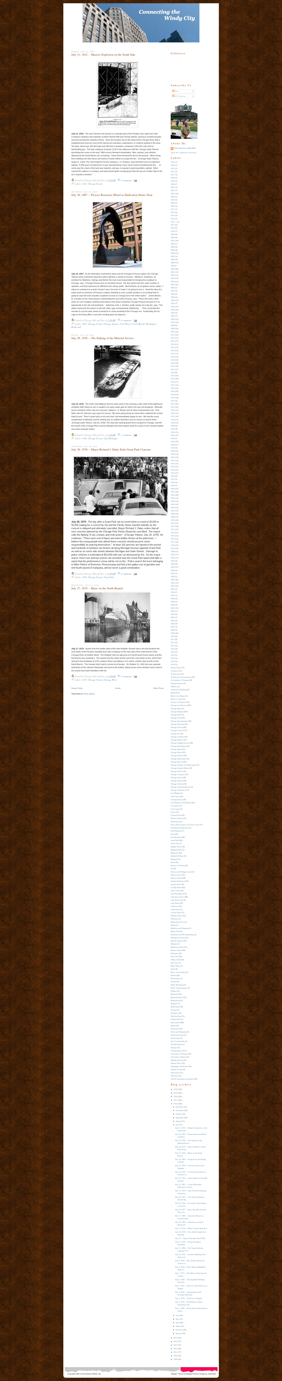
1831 (173, 162)
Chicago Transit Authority (180, 787)
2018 (173, 661)
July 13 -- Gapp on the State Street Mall (190, 1238)
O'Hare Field (175, 960)
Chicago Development (179, 721)
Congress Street (176, 800)
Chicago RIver (110, 679)
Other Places (175, 966)
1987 (173, 573)
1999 (173, 602)
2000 (173, 605)
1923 (173, 373)
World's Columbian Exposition (182, 1079)
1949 (173, 454)
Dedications (175, 822)
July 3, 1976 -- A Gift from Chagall (188, 1298)
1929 (173, 391)
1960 (173, 489)
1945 (173, 442)
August (178, 1121)
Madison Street (176, 916)
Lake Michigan (110, 438)
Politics (173, 975)
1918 (173, 357)
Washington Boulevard (179, 1066)
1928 (173, 388)
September (180, 1118)
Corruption (175, 806)
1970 (84, 577)
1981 (173, 555)
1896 (173, 288)
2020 (175, 1089)
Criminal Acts (176, 815)
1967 (84, 323)
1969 (173, 517)
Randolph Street (177, 997)
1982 (173, 558)
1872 (173, 212)
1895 (173, 285)
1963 (173, 498)
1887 (173, 256)
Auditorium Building (179, 690)
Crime (173, 812)
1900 (173, 300)
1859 (173, 181)
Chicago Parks (176, 749)
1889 (173, 263)
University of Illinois (178, 1057)
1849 (173, 165)
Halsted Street (176, 847)
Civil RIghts (175, 793)
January (178, 1333)
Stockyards (175, 1029)
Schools (174, 1010)
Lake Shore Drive (177, 897)
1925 (173, 379)
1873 (173, 215)
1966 (173, 508)
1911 (173, 335)
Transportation (176, 1051)
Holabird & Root (177, 856)
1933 (173, 404)
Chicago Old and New (185, 148)
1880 (173, 234)
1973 (173, 529)
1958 (173, 482)
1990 (173, 580)
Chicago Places (176, 752)
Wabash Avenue (176, 1060)
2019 (173, 664)
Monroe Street (176, 950)
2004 (173, 617)
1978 (173, 545)
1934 (173, 407)
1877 (173, 225)
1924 (173, 376)
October (179, 1114)
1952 (173, 464)
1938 (173, 420)
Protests (173, 982)
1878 (173, 228)
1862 (173, 190)
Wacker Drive (176, 1063)
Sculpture (174, 1013)
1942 (173, 432)
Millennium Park (177, 947)
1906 (173, 319)
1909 (173, 328)
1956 (173, 476)
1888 (173, 259)
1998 (173, 599)
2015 (173, 652)
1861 (173, 187)
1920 (173, 363)
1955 (173, 473)
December (179, 1107)
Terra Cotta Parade (178, 1041)
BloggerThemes (192, 1374)
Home (118, 688)
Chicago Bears (176, 709)
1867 (173, 206)
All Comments (179, 96)
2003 (173, 614)
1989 (173, 577)
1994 (173, 592)
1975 (173, 536)
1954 (173, 470)
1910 (173, 332)
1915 (173, 347)
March (178, 1326)
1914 (173, 344)
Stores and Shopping (178, 1032)
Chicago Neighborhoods (180, 743)
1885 (173, 250)
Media (173, 925)
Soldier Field (175, 1019)
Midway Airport (177, 941)
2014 (173, 649)
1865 (173, 200)
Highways (174, 853)
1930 (173, 395)
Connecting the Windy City (90, 1374)
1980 (173, 551)
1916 (173, 350)
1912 (173, 338)
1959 (173, 486)
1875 (173, 219)
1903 (173, 310)
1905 (173, 316)
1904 (173, 313)
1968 (173, 514)
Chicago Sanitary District (180, 768)
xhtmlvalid (212, 1374)
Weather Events (176, 1069)
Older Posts (158, 688)
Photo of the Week (178, 972)
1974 (173, 533)
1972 (173, 526)
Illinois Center (176, 875)
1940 (173, 426)
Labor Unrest (176, 891)
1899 (173, 297)
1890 (173, 269)
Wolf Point (175, 1076)
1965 (173, 504)
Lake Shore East (177, 900)
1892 (173, 275)
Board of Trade (176, 699)
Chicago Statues (111, 323)
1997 (173, 595)
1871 (173, 209)
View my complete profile (184, 153)
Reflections (175, 1000)
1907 (173, 322)
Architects (174, 671)
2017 (173, 658)
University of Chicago (179, 1054)
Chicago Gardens (177, 737)
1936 (84, 438)
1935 (173, 410)
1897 (173, 291)
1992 (173, 586)
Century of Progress (178, 702)
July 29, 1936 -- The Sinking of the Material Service (102, 338)
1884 (173, 247)
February (179, 1330)
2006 (173, 624)
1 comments (126, 434)
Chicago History (177, 740)
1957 (173, 479)
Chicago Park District (179, 746)
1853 (173, 168)
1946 (173, 445)
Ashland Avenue (177, 683)
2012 (173, 642)
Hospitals (174, 859)
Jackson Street (176, 884)
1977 (173, 542)
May (177, 1319)
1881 (173, 237)
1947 (173, 448)
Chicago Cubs (176, 718)
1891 (173, 272)
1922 (84, 183)
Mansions (174, 919)
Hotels (173, 862)
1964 (173, 501)
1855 (173, 172)
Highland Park (176, 850)
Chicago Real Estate (178, 759)
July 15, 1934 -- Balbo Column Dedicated (191, 1228)
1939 (173, 423)
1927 (173, 385)
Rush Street (175, 1007)
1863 (173, 194)
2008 (173, 630)
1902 (173, 307)
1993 (173, 589)
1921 (173, 366)
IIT (172, 869)
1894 (173, 281)
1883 (173, 244)
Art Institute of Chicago (179, 680)
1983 (173, 561)
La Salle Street (176, 887)
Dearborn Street (177, 818)
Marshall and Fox (177, 922)
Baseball (174, 693)
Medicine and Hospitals (179, 928)
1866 (173, 203)
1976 (173, 539)
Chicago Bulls (176, 715)
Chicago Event (176, 727)
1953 (173, 467)
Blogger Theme (177, 1374)
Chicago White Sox (178, 790)
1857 (173, 175)
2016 (173, 655)
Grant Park (109, 577)
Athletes (174, 686)
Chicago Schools (177, 771)
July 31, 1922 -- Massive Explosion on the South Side (103, 54)
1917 (173, 354)
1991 (173, 583)
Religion (174, 1004)
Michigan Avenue (177, 938)
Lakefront (174, 906)
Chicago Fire (175, 734)
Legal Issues (175, 909)
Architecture (175, 674)
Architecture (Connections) (181, 677)
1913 (173, 341)
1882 (173, 241)
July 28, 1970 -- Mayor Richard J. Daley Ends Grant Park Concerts (111, 449)
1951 (173, 460)
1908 (173, 325)
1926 (173, 382)
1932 (173, 401)
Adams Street (176, 668)
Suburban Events (177, 1035)
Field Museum (176, 831)
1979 (173, 548)
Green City (175, 843)
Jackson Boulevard (178, 881)
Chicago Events (95, 183)
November (180, 1110)
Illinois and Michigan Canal (181, 872)
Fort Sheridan (176, 837)
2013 (173, 646)
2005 (173, 621)
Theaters (174, 1048)
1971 (173, 523)
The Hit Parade (176, 1044)
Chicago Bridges (177, 712)
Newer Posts (77, 688)
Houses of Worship (178, 865)
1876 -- (173, 222)
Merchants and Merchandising (182, 935)
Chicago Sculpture (178, 774)
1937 (173, 416)
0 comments (126, 180)
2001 (173, 608)
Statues (173, 1026)
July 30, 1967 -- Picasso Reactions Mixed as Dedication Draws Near (111, 195)
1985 (173, 567)
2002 (173, 611)
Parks (173, 969)
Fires (172, 834)
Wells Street (175, 1073)
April (178, 1323)
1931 (173, 398)
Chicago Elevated (177, 724)
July (177, 1125)
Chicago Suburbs (177, 784)
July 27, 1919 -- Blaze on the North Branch (97, 588)
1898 (173, 294)
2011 (173, 639)
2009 (173, 633)
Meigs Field (175, 931)
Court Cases (175, 809)
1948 (173, 451)
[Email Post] (134, 180)
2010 (173, 636)
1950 (173, 457)
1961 (173, 492)
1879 (173, 231)
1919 (84, 679)
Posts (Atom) (89, 694)
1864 (173, 197)
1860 (173, 184)
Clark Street (175, 796)
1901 (173, 303)
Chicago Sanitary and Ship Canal (183, 765)
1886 (173, 253)
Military (174, 944)
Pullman (174, 991)
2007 (173, 627)
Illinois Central (176, 878)
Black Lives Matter (178, 696)
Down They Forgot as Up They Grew (185, 825)
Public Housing (176, 985)
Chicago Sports (176, 777)
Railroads (174, 994)
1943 (173, 435)
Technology (175, 1038)
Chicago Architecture (179, 705)
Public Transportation (179, 988)
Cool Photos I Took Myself (132, 323)
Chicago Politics (177, 755)
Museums (174, 953)
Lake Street (175, 903)
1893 (173, 278)
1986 (173, 570)
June (177, 1315)
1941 (173, 429)
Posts (176, 91)
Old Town (174, 963)
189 (172, 266)
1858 (173, 178)
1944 (173, 438)
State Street (175, 1022)
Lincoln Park (175, 913)
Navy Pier (174, 956)
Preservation (175, 978)
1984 (173, 564)
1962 (173, 495)
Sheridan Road (176, 1016)
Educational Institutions (179, 828)
